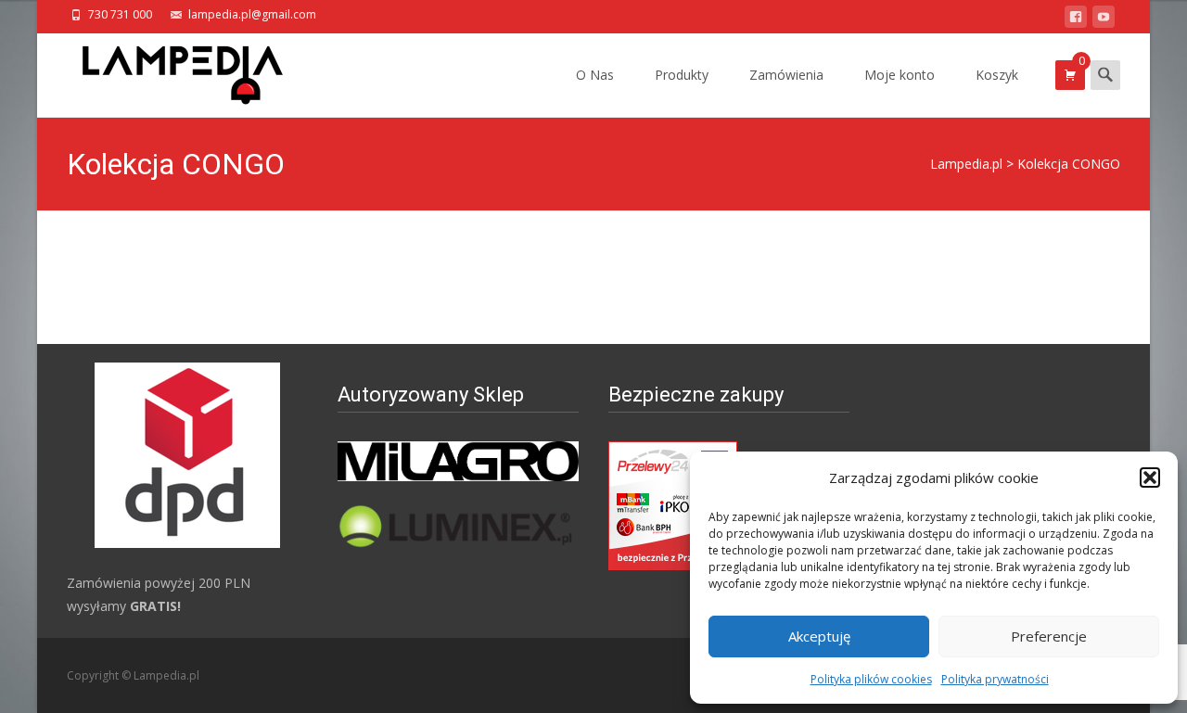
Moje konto (899, 74)
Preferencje (1049, 636)
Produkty (681, 74)
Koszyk (997, 74)
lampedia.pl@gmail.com (252, 14)
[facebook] (1076, 20)
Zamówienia (786, 74)
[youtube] (1103, 20)
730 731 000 (120, 14)
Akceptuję (819, 636)
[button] (1150, 477)
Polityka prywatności (995, 679)
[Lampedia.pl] (168, 70)
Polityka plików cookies (871, 679)
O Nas (595, 74)
